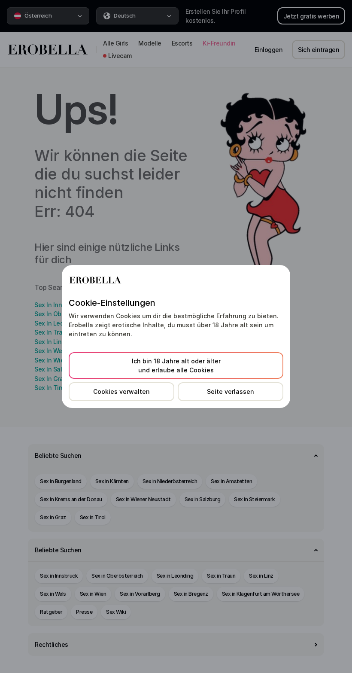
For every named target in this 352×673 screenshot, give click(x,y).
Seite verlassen (230, 391)
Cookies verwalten (121, 391)
